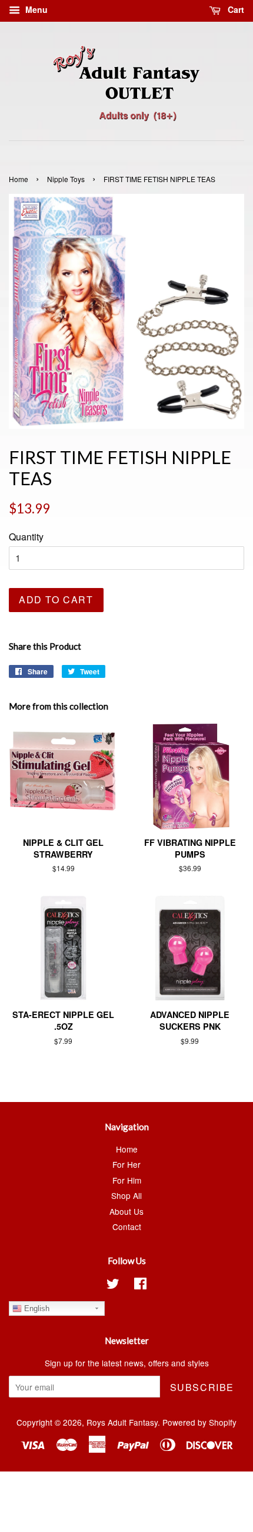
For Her (126, 1164)
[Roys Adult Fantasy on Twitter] (112, 1285)
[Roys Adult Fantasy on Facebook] (140, 1285)
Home (18, 179)
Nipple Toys (66, 179)
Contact (126, 1226)
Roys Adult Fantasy (122, 1422)
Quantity (26, 536)
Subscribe (202, 1387)
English (35, 1308)
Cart (234, 9)
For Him (126, 1180)
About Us (126, 1211)
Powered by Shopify (199, 1422)
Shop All (126, 1195)
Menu (35, 9)
